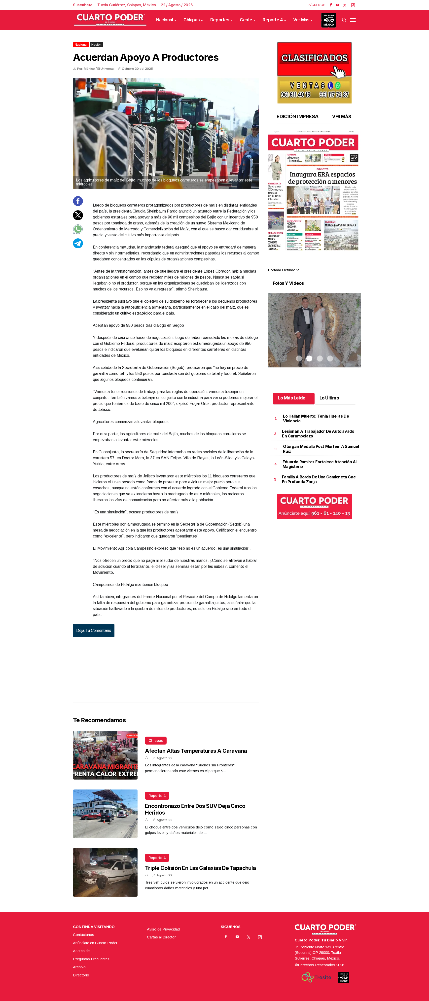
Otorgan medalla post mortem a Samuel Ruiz (321, 449)
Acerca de (81, 951)
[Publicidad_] (314, 71)
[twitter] (344, 5)
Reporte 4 (273, 19)
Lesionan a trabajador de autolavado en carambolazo (318, 433)
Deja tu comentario (93, 630)
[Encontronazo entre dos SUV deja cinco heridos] (105, 813)
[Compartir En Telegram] (78, 246)
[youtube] (337, 5)
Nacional (164, 19)
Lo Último (329, 397)
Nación (96, 44)
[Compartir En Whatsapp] (78, 232)
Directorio (81, 975)
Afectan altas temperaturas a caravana (196, 751)
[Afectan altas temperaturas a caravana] (105, 755)
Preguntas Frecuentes (91, 959)
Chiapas (191, 19)
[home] (110, 20)
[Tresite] (316, 977)
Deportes (219, 19)
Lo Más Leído (291, 397)
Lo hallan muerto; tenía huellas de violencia (316, 418)
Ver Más (301, 19)
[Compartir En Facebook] (78, 204)
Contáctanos (83, 934)
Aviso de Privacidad (163, 929)
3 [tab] (320, 264)
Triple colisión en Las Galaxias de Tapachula (200, 868)
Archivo (79, 967)
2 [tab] (309, 264)
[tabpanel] (314, 202)
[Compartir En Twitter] (78, 218)
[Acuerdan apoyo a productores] (166, 133)
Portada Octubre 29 (284, 270)
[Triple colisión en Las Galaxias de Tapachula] (105, 872)
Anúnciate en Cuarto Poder (95, 943)
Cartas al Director (161, 937)
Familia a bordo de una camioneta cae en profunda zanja (319, 479)
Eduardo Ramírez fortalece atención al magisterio (320, 464)
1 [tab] (299, 264)
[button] (314, 191)
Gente (246, 19)
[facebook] (330, 5)
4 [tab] (330, 264)
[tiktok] (353, 5)
